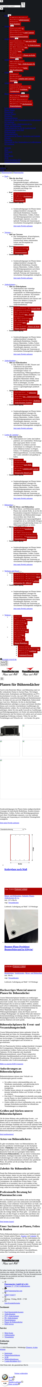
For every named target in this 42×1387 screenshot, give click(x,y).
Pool (6, 176)
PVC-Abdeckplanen (11, 1316)
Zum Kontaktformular (12, 1303)
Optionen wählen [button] (21, 889)
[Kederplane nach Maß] (21, 865)
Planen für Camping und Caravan (26, 469)
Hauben (24, 1236)
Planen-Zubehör (20, 329)
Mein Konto (8, 1333)
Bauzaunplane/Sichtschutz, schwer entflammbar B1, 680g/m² (26, 582)
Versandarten (9, 1337)
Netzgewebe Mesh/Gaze (23, 473)
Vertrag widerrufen (21, 1373)
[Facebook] (1, 166)
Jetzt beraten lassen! (7, 1222)
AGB (6, 1357)
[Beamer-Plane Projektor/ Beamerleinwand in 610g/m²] (21, 942)
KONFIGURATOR (9, 660)
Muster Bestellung (21, 643)
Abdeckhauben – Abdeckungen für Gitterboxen (26, 398)
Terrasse (7, 232)
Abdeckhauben (9, 361)
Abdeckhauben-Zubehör (23, 403)
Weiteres (7, 615)
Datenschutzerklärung (12, 1355)
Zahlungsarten (9, 1335)
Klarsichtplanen (20, 539)
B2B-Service (9, 1324)
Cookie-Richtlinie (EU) (12, 1361)
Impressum (8, 1353)
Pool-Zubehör (19, 200)
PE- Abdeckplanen (11, 1318)
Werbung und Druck (11, 571)
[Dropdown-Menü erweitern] (17, 361)
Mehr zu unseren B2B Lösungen (11, 1064)
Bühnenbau (8, 505)
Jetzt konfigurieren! (7, 1134)
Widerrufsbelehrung (11, 1359)
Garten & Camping (11, 435)
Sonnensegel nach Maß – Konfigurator (22, 466)
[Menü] (2, 679)
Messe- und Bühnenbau (12, 896)
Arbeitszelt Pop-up (25, 655)
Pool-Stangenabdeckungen (13, 1312)
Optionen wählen (19, 966)
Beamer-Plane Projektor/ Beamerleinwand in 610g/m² (18, 948)
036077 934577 (10, 1295)
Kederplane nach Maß (15, 869)
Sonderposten (19, 973)
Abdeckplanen (9, 284)
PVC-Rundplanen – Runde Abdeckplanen (23, 316)
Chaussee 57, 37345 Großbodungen (17, 1285)
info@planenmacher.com (13, 1291)
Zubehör (33, 1236)
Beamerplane (9, 973)
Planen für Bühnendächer (13, 1322)
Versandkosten (13, 903)
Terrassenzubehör (21, 252)
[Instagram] (4, 166)
